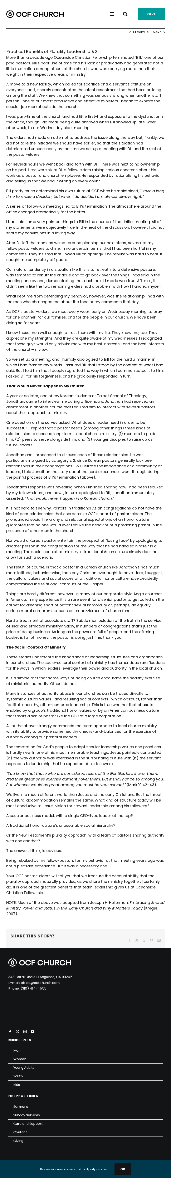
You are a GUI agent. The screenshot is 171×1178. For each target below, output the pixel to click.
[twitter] (17, 1031)
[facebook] (10, 1031)
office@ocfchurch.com (40, 982)
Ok (123, 1169)
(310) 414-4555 (33, 988)
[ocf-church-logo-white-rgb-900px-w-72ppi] (39, 960)
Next (157, 32)
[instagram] (25, 1031)
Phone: (14, 988)
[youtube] (32, 1031)
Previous (141, 32)
